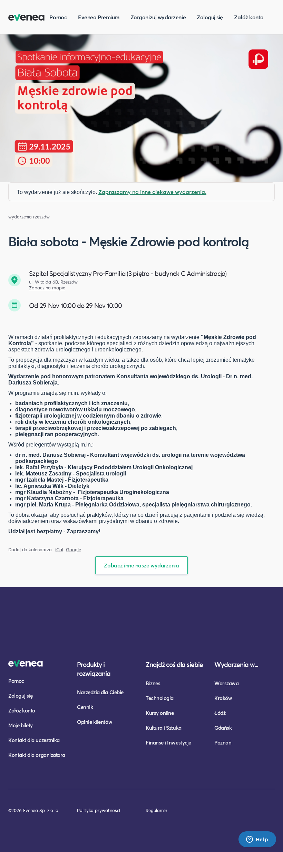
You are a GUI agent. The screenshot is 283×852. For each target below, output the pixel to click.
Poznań (222, 742)
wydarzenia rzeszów (29, 216)
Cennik (85, 707)
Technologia (160, 698)
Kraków (223, 698)
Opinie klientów (94, 721)
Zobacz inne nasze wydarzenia (141, 565)
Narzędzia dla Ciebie (100, 692)
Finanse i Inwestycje (168, 742)
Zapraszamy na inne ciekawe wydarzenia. (152, 191)
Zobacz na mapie (47, 287)
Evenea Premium (98, 17)
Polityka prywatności (98, 810)
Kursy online (160, 712)
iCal (59, 549)
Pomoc (58, 17)
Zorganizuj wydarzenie (158, 17)
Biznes (153, 683)
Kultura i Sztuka (164, 727)
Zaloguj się (210, 17)
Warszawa (226, 683)
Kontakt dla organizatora (36, 754)
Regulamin (156, 810)
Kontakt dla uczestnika (34, 740)
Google (73, 549)
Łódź (219, 712)
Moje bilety (20, 725)
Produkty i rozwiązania (93, 669)
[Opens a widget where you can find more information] (257, 840)
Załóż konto (249, 17)
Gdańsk (223, 727)
